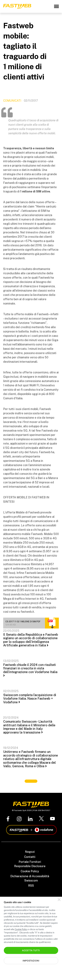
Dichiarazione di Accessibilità (29, 876)
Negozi (30, 851)
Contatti (29, 857)
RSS (31, 885)
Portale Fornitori (30, 861)
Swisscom (31, 880)
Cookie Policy (30, 871)
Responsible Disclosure (29, 866)
